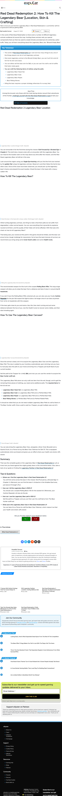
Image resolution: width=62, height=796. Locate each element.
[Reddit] (32, 541)
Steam (44, 561)
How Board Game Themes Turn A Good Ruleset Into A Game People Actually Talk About (35, 661)
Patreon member (42, 711)
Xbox (38, 561)
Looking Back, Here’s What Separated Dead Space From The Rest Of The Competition (35, 636)
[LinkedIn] (28, 541)
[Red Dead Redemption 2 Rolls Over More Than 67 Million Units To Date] (30, 600)
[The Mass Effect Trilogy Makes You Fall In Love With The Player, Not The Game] (5, 645)
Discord (8, 777)
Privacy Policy (10, 746)
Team (7, 732)
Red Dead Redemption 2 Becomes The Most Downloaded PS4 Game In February (51, 590)
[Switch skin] (60, 7)
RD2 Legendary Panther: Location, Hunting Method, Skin (30, 589)
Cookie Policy (10, 748)
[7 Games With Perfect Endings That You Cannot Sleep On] (9, 581)
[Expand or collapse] (46, 103)
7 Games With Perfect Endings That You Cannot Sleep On (8, 589)
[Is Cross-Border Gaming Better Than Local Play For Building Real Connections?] (5, 670)
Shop (7, 765)
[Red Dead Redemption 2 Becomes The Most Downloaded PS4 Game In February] (51, 581)
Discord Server (33, 622)
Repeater (3, 298)
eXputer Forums (21, 622)
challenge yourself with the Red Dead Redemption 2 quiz (31, 96)
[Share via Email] (35, 541)
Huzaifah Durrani (5, 31)
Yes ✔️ (26, 519)
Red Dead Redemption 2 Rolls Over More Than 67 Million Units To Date (30, 609)
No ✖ (35, 519)
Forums (8, 775)
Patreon (8, 767)
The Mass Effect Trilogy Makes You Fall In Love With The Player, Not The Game (32, 643)
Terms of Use (10, 751)
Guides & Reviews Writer (17, 551)
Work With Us (10, 782)
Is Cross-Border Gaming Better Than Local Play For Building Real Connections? (33, 668)
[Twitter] (25, 541)
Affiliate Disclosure (9, 754)
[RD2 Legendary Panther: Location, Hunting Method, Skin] (30, 581)
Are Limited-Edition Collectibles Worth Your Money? (25, 675)
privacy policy (21, 701)
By (1, 31)
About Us (8, 729)
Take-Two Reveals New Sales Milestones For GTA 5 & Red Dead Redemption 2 (8, 609)
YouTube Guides (10, 780)
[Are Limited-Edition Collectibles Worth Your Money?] (5, 677)
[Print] (38, 541)
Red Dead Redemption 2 (21, 53)
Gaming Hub (9, 762)
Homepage (9, 739)
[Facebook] (22, 541)
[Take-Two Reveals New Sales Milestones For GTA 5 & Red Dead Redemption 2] (9, 600)
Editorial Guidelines (9, 735)
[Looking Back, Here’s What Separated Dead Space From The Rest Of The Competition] (5, 638)
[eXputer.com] (31, 3)
